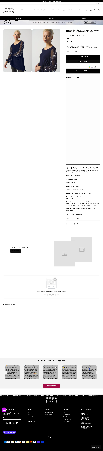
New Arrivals (26, 10)
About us (30, 412)
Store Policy (66, 416)
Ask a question (73, 218)
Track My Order (31, 421)
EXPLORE (15, 251)
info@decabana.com (86, 423)
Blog (29, 414)
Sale (78, 10)
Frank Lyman (55, 10)
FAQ (64, 412)
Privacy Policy (66, 421)
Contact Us (31, 416)
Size (67, 38)
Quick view (14, 341)
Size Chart (30, 419)
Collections (68, 10)
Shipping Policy (67, 419)
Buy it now (83, 61)
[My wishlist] (95, 10)
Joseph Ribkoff (40, 10)
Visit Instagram (51, 385)
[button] (83, 67)
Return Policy (66, 414)
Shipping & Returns (75, 214)
